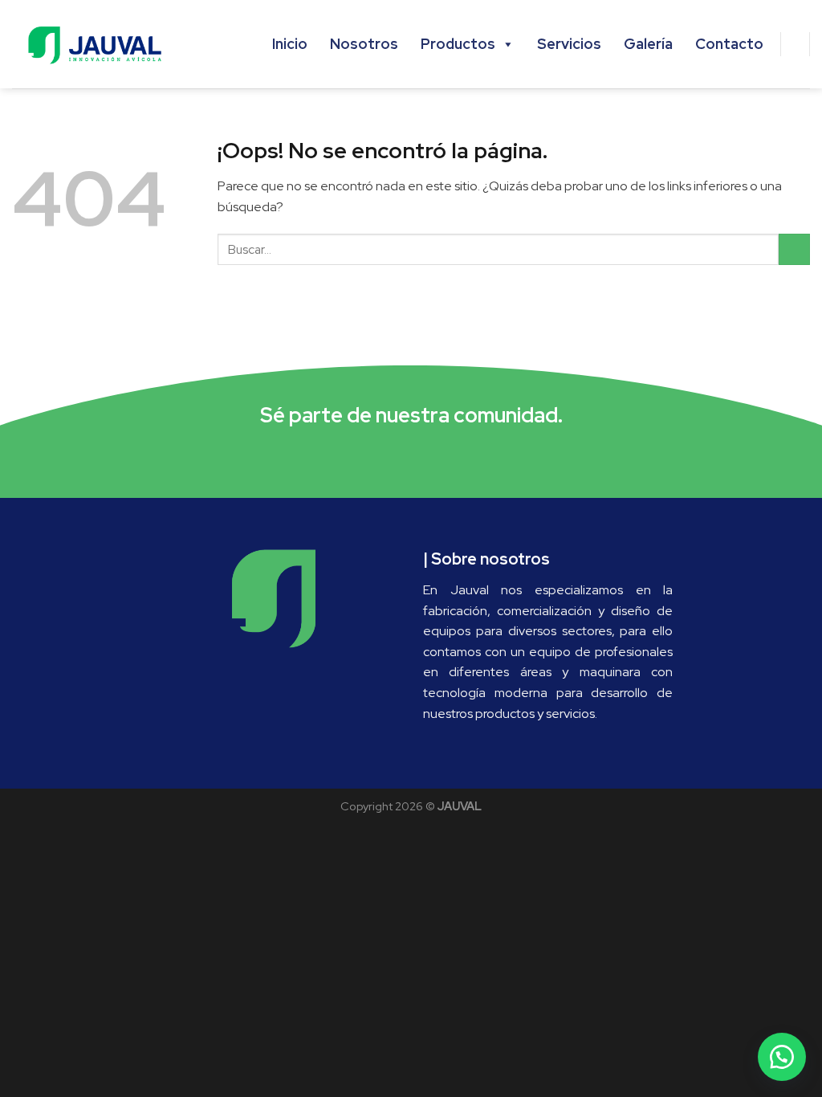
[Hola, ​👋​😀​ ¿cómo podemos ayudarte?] (782, 1057)
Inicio (289, 44)
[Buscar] (795, 44)
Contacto (729, 44)
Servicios (569, 44)
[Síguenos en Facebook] (378, 456)
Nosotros (364, 44)
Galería (648, 44)
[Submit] (794, 249)
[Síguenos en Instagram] (411, 456)
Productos (458, 44)
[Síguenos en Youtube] (443, 456)
